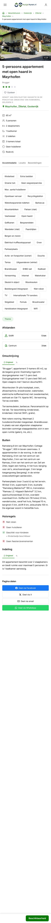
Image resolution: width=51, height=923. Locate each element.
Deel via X (27, 594)
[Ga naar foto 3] (23, 58)
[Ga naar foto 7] (30, 58)
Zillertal (38, 13)
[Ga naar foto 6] (28, 58)
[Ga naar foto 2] (22, 58)
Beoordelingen (35, 163)
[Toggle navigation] (5, 5)
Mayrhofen (6, 16)
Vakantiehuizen (14, 13)
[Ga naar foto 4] (25, 58)
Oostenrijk (28, 13)
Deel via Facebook (27, 588)
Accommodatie (9, 163)
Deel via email (27, 601)
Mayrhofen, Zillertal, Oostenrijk (21, 106)
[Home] (3, 13)
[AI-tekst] (16, 362)
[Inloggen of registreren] (46, 5)
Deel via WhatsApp (27, 608)
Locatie (22, 163)
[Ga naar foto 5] (27, 58)
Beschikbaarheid (37, 918)
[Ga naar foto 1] (20, 58)
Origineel (9, 362)
